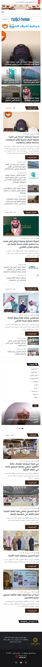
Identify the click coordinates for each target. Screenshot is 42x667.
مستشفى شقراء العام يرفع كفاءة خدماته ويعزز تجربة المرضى (23, 319)
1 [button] (22, 428)
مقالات (36, 397)
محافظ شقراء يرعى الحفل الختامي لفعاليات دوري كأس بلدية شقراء (16, 343)
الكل (14, 108)
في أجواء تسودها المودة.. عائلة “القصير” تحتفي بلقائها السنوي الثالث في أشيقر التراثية (22, 466)
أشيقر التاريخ (34, 375)
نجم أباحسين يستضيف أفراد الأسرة (23, 556)
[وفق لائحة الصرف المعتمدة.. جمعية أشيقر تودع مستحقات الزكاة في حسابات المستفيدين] (33, 199)
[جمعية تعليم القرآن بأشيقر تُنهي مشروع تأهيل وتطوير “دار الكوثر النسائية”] (11, 94)
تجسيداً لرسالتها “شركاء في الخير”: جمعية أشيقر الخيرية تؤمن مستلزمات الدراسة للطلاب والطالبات (21, 63)
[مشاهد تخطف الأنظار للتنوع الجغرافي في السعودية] (38, 275)
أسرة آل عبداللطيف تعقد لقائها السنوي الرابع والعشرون (21, 596)
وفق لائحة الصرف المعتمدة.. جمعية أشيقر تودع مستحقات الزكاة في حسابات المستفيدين (15, 201)
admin (35, 134)
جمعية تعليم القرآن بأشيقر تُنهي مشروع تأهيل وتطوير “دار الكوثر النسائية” (11, 101)
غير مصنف (34, 391)
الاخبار (36, 385)
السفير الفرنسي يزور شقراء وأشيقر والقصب (16, 352)
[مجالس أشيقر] (21, 7)
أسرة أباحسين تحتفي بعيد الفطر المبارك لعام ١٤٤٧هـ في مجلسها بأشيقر (21, 512)
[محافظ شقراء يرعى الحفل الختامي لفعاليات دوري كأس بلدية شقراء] (33, 341)
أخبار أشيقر (8, 108)
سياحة (36, 388)
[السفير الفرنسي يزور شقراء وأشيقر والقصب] (33, 352)
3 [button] (19, 428)
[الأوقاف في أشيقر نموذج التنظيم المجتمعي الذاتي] (21, 413)
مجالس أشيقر (16, 653)
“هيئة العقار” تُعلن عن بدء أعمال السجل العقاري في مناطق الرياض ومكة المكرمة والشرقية (14, 269)
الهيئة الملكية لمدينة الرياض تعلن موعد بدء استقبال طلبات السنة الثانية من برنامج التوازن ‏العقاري (21, 244)
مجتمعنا (35, 394)
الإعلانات (35, 381)
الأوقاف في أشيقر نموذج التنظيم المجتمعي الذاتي (22, 420)
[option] (21, 67)
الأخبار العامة (9, 212)
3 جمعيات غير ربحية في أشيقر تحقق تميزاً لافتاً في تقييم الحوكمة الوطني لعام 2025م (31, 83)
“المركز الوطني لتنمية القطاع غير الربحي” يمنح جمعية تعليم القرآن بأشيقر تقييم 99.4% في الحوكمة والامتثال (15, 179)
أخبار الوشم (8, 289)
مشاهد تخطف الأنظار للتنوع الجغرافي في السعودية (16, 279)
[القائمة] (3, 11)
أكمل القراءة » (32, 157)
